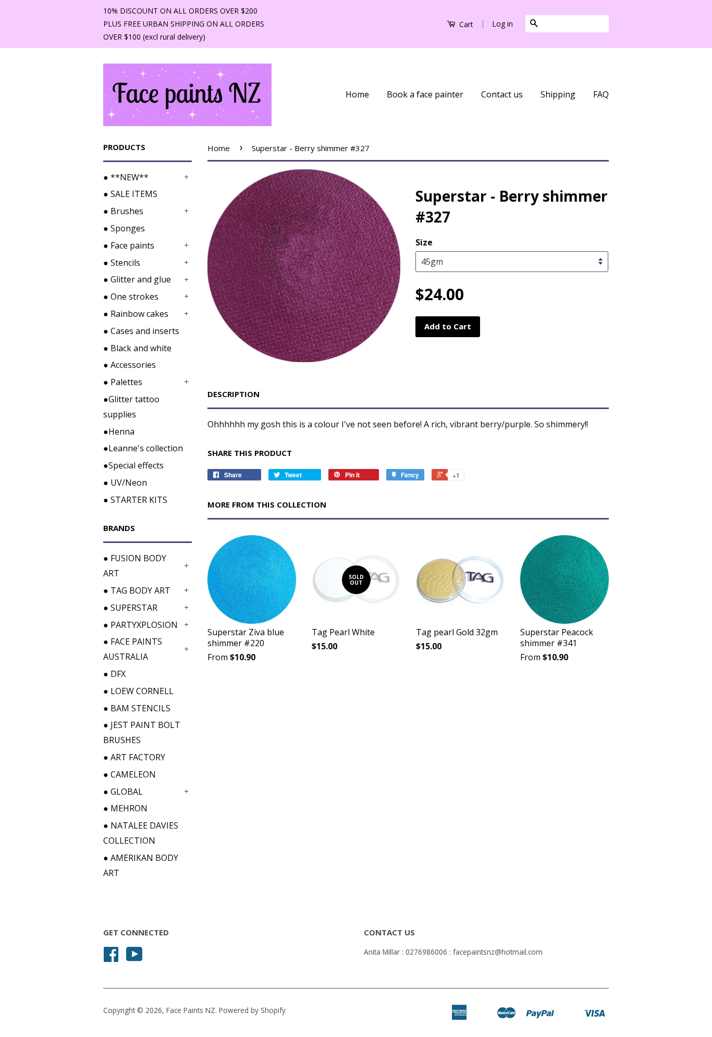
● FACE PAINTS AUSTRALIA (132, 649)
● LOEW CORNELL (138, 691)
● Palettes (122, 382)
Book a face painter (425, 94)
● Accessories (129, 365)
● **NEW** (126, 177)
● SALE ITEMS (130, 194)
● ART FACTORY (134, 757)
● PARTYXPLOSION (140, 625)
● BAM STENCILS (136, 708)
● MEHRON (125, 808)
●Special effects (133, 465)
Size (424, 242)
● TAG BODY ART (136, 590)
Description (233, 394)
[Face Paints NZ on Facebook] (111, 957)
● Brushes (123, 211)
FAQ (601, 94)
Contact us (502, 94)
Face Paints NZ (190, 1010)
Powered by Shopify (252, 1010)
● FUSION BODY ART (134, 565)
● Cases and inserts (141, 331)
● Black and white (137, 348)
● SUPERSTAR (130, 607)
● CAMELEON (129, 774)
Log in (502, 24)
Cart (465, 24)
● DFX (114, 674)
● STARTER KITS (135, 499)
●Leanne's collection (143, 448)
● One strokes (130, 296)
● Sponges (124, 228)
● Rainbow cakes (135, 313)
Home (357, 94)
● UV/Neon (125, 482)
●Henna (118, 431)
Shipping (558, 94)
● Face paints (128, 245)
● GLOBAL (123, 791)
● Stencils (121, 262)
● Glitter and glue (137, 279)
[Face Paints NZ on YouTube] (134, 957)
